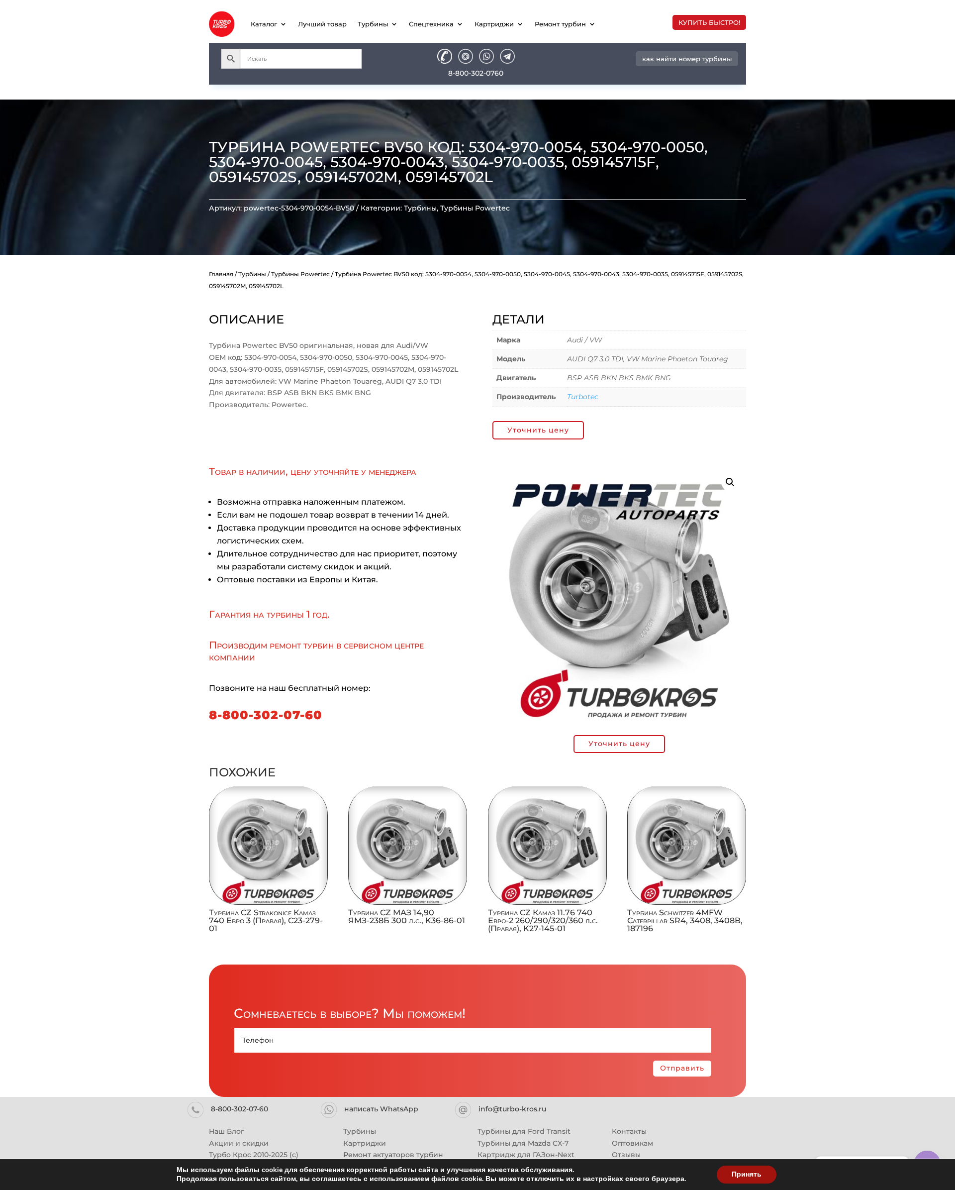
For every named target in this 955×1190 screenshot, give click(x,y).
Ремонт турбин (560, 24)
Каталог (264, 24)
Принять (747, 1174)
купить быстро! (709, 22)
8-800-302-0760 (475, 73)
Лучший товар (322, 24)
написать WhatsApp (381, 1108)
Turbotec (582, 396)
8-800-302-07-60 (265, 715)
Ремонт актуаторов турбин (393, 1154)
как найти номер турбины (687, 59)
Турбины (373, 24)
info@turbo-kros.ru (512, 1108)
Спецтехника (431, 24)
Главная (221, 274)
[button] (730, 482)
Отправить (682, 1068)
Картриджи (494, 24)
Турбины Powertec (475, 208)
